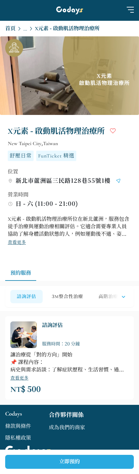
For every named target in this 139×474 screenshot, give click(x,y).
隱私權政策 (18, 438)
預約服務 (20, 273)
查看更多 (17, 242)
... (25, 29)
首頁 (10, 28)
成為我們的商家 (67, 427)
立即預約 (69, 461)
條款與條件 (18, 426)
